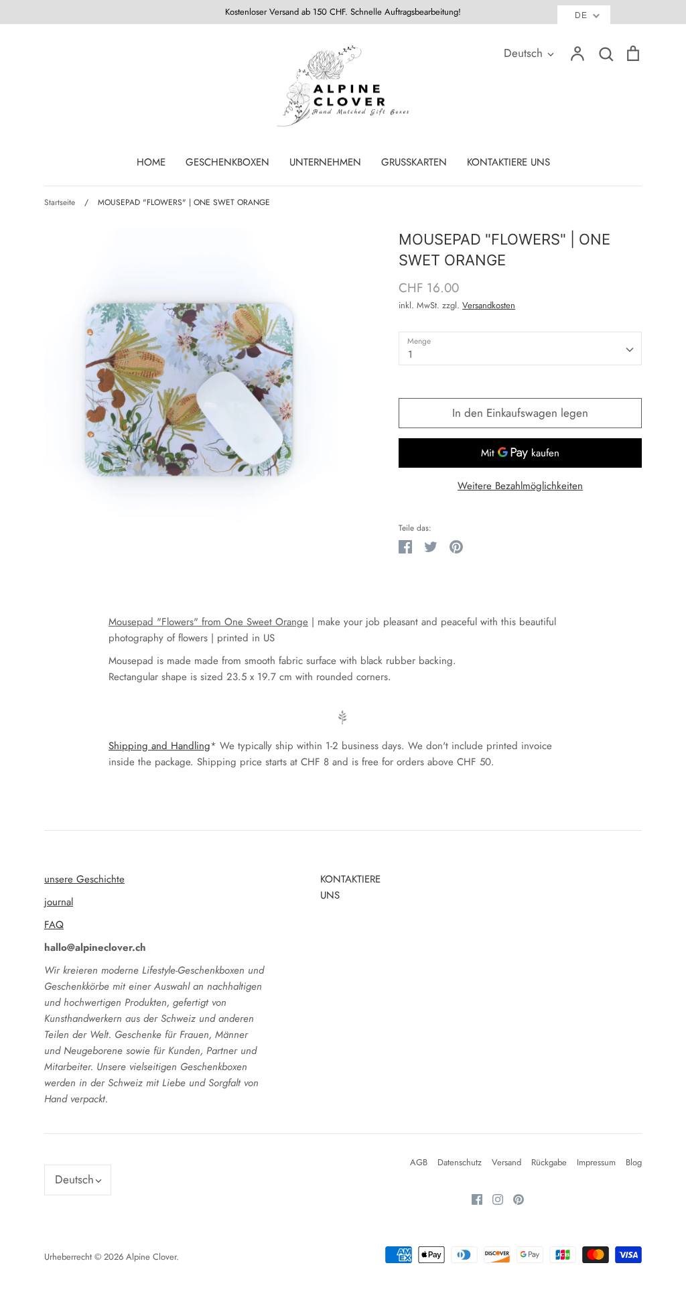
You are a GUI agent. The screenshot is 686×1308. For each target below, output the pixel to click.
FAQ (54, 924)
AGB (418, 1162)
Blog (634, 1162)
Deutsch (523, 53)
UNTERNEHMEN (325, 162)
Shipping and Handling (159, 745)
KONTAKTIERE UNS (508, 162)
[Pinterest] (513, 1198)
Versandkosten (488, 305)
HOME (151, 162)
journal (58, 902)
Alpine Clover (151, 1256)
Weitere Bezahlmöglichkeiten (520, 485)
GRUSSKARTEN (414, 162)
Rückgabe (549, 1162)
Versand (506, 1162)
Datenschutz (459, 1162)
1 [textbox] (410, 354)
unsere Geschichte (84, 879)
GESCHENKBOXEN (227, 162)
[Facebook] (472, 1198)
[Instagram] (492, 1198)
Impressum (596, 1162)
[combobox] (520, 348)
